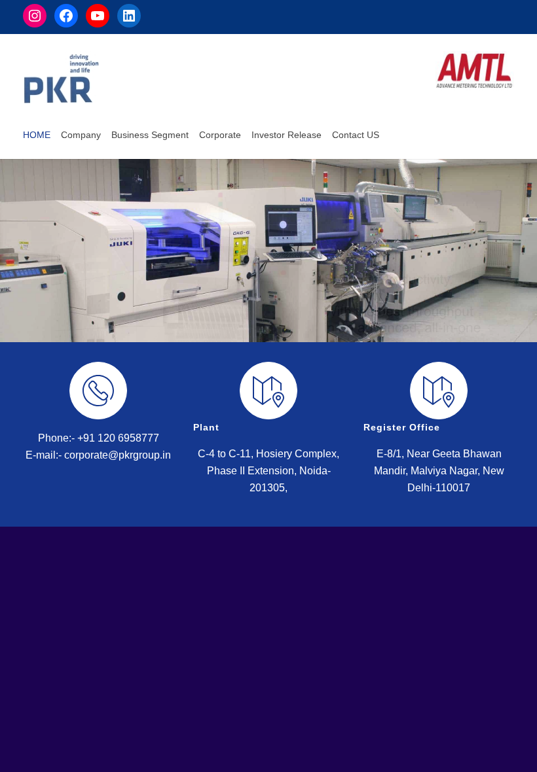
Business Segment (150, 135)
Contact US (355, 135)
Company (81, 135)
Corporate (220, 135)
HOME (36, 135)
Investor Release (286, 135)
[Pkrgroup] (61, 78)
